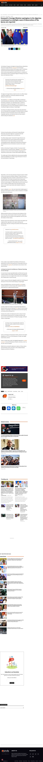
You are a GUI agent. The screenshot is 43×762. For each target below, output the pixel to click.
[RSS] (38, 0)
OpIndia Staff (25, 27)
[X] (40, 0)
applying (10, 264)
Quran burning (15, 391)
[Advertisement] (14, 253)
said (14, 115)
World (12, 16)
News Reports (5, 14)
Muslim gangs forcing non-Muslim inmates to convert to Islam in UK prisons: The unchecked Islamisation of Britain (10, 516)
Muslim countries (10, 391)
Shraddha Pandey (3, 495)
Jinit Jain (16, 495)
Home (2, 14)
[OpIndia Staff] (4, 396)
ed (21, 149)
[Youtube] (42, 0)
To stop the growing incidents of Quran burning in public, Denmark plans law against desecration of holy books (14, 436)
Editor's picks (3, 16)
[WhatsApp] (41, 0)
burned (20, 284)
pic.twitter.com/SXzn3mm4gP (10, 85)
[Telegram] (14, 49)
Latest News (3, 556)
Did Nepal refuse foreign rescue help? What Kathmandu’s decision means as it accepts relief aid (15, 628)
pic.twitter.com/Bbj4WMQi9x (14, 326)
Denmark (5, 391)
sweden (19, 391)
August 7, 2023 (15, 330)
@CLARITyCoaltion (14, 229)
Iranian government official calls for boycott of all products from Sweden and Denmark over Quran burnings (14, 467)
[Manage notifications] (2, 760)
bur (20, 149)
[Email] (17, 49)
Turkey (22, 391)
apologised (14, 67)
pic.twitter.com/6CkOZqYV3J (18, 238)
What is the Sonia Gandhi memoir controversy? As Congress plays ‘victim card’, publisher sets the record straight (15, 613)
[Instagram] (37, 0)
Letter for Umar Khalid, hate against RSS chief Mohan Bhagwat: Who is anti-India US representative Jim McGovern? (9, 507)
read (8, 99)
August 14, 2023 (19, 242)
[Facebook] (36, 0)
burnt (17, 308)
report (10, 189)
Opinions (2, 486)
